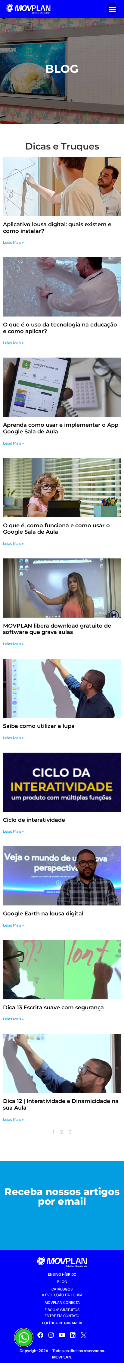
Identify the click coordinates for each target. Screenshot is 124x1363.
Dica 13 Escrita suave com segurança (53, 1007)
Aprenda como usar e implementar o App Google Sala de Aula (60, 428)
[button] (112, 9)
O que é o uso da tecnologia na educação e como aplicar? (60, 328)
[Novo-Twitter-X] (84, 1335)
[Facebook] (40, 1335)
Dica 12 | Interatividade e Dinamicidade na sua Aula (61, 1104)
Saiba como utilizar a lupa (39, 726)
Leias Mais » (13, 242)
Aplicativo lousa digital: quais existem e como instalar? (57, 227)
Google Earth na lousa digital (43, 913)
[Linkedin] (73, 1335)
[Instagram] (51, 1335)
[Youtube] (62, 1335)
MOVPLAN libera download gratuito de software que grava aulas (57, 629)
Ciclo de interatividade (34, 820)
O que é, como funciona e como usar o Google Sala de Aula (56, 528)
